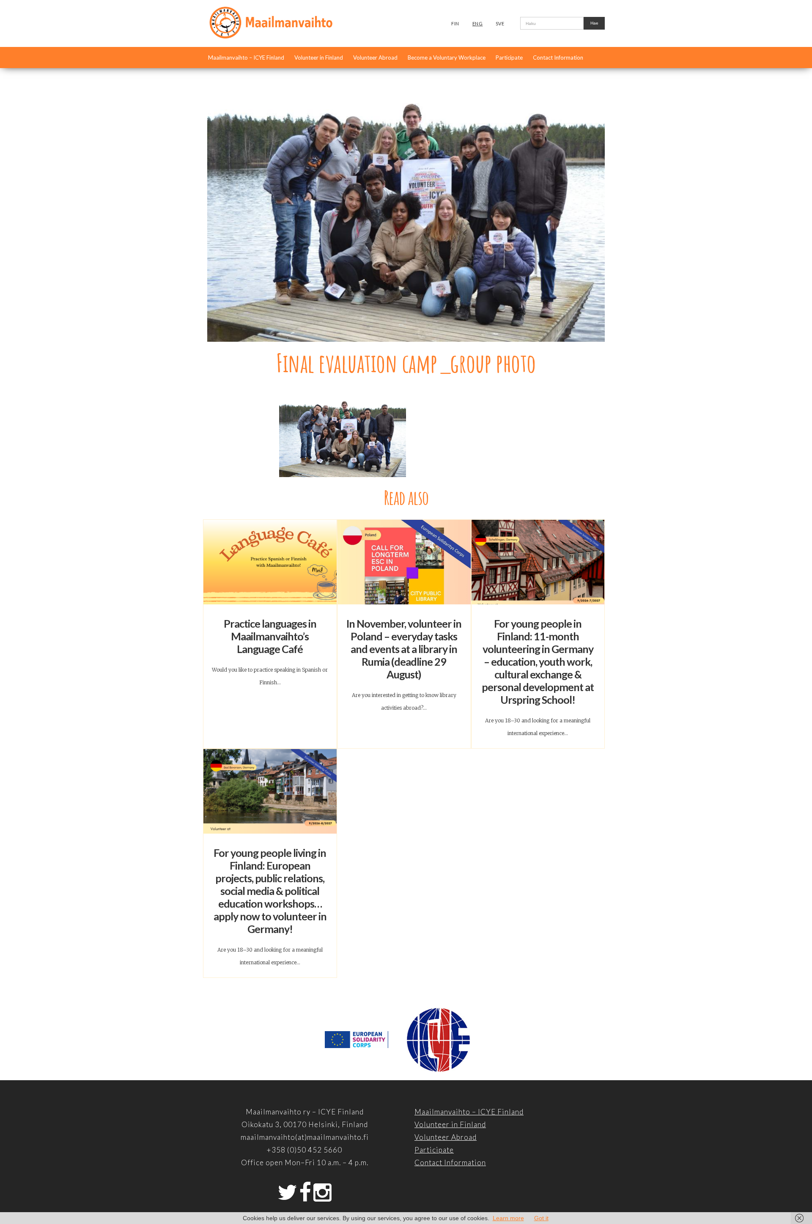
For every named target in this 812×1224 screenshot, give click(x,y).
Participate (509, 57)
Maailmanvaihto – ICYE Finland (246, 57)
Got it (541, 1218)
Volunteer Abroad (375, 57)
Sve (500, 23)
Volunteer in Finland (318, 57)
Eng (477, 23)
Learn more (508, 1218)
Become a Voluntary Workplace (447, 57)
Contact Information (558, 57)
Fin (455, 23)
